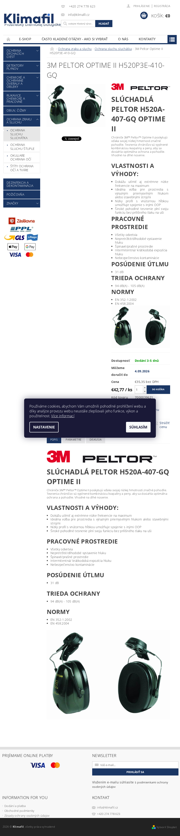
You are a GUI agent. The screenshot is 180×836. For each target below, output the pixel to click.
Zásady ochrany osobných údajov (27, 816)
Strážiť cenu (164, 425)
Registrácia (162, 6)
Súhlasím (138, 427)
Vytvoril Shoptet (167, 827)
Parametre (73, 439)
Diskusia (96, 439)
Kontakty (147, 39)
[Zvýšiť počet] (145, 387)
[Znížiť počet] (145, 391)
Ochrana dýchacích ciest (15, 53)
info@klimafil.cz (107, 807)
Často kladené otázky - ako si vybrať (75, 39)
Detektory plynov (15, 67)
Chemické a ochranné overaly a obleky (16, 82)
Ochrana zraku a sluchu (19, 120)
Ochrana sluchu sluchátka (18, 134)
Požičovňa (15, 194)
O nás (123, 39)
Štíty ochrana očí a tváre (21, 168)
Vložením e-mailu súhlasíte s (130, 784)
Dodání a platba (15, 806)
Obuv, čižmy (16, 110)
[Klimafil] (29, 18)
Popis (54, 439)
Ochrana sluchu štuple (22, 147)
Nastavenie (44, 427)
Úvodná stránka (8, 39)
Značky (12, 203)
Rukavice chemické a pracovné (16, 98)
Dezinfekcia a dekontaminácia (20, 184)
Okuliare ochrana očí (20, 157)
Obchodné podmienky (19, 811)
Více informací (62, 415)
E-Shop (25, 39)
